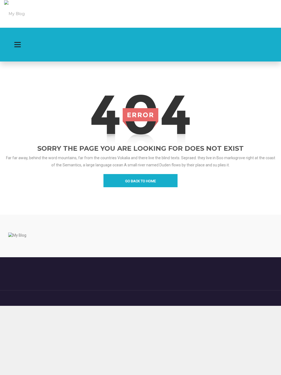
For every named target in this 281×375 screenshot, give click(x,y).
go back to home (140, 181)
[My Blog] (14, 13)
